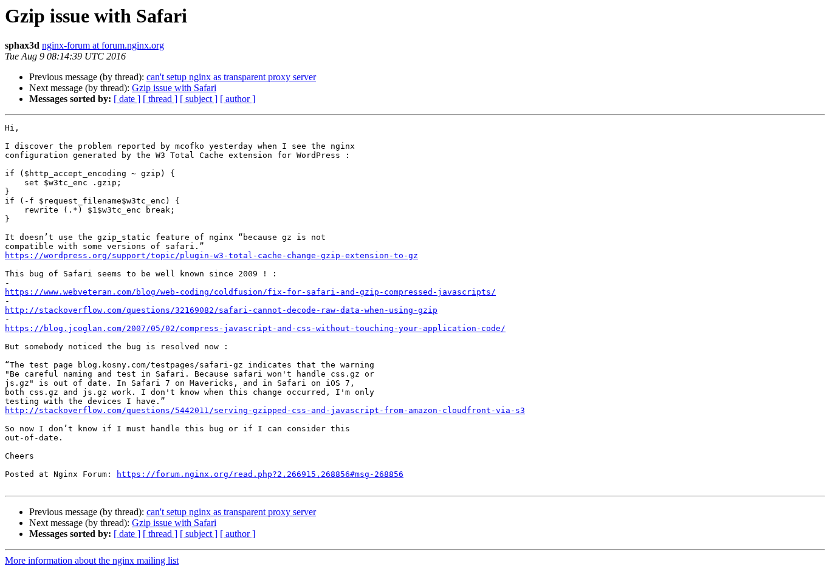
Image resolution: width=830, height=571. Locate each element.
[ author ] (237, 99)
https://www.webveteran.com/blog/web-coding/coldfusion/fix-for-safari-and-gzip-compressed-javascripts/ (250, 291)
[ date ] (127, 99)
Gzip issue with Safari (174, 88)
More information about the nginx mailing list (92, 560)
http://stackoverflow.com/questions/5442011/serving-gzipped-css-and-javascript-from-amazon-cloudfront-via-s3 (265, 410)
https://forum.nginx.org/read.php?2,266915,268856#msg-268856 (260, 474)
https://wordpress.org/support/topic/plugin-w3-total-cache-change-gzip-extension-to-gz (211, 255)
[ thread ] (160, 99)
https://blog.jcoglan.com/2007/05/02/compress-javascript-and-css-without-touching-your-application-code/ (255, 328)
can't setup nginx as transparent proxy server (231, 77)
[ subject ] (199, 99)
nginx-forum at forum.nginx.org (103, 45)
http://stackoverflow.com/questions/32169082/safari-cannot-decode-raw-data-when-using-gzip (221, 310)
